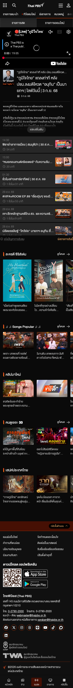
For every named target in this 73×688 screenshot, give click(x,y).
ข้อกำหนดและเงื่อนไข (47, 537)
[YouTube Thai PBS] (45, 628)
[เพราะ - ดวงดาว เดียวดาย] (18, 340)
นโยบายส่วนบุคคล (12, 549)
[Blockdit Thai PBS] (61, 628)
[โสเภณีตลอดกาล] (52, 436)
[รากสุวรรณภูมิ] (52, 484)
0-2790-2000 (16, 611)
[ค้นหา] (13, 5)
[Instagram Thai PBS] (22, 628)
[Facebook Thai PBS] (6, 628)
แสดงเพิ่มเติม (36, 129)
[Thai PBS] (36, 5)
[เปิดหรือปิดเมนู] (61, 5)
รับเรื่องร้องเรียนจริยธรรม (50, 549)
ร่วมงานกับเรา (10, 555)
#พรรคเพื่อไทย (41, 118)
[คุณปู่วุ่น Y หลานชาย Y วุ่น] (48, 281)
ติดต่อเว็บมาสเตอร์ (47, 543)
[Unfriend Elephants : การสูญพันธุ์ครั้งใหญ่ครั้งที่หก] (18, 436)
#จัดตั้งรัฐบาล (9, 118)
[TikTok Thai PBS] (53, 628)
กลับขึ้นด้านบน (57, 526)
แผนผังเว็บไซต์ (10, 537)
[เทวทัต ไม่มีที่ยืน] (18, 388)
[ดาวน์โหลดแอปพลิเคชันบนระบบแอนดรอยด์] (35, 584)
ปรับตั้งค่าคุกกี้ (44, 555)
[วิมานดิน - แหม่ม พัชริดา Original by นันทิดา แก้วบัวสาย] (52, 340)
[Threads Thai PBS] (30, 628)
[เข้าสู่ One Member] (69, 5)
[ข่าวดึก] (52, 388)
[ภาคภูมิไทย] (18, 484)
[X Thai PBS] (14, 628)
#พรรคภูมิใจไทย (57, 118)
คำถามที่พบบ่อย (11, 543)
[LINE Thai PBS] (37, 628)
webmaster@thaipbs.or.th (31, 615)
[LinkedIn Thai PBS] (6, 635)
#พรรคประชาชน (25, 118)
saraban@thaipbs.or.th (50, 619)
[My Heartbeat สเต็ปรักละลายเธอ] (17, 281)
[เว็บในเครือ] (5, 5)
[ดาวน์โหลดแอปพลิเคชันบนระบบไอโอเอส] (35, 573)
